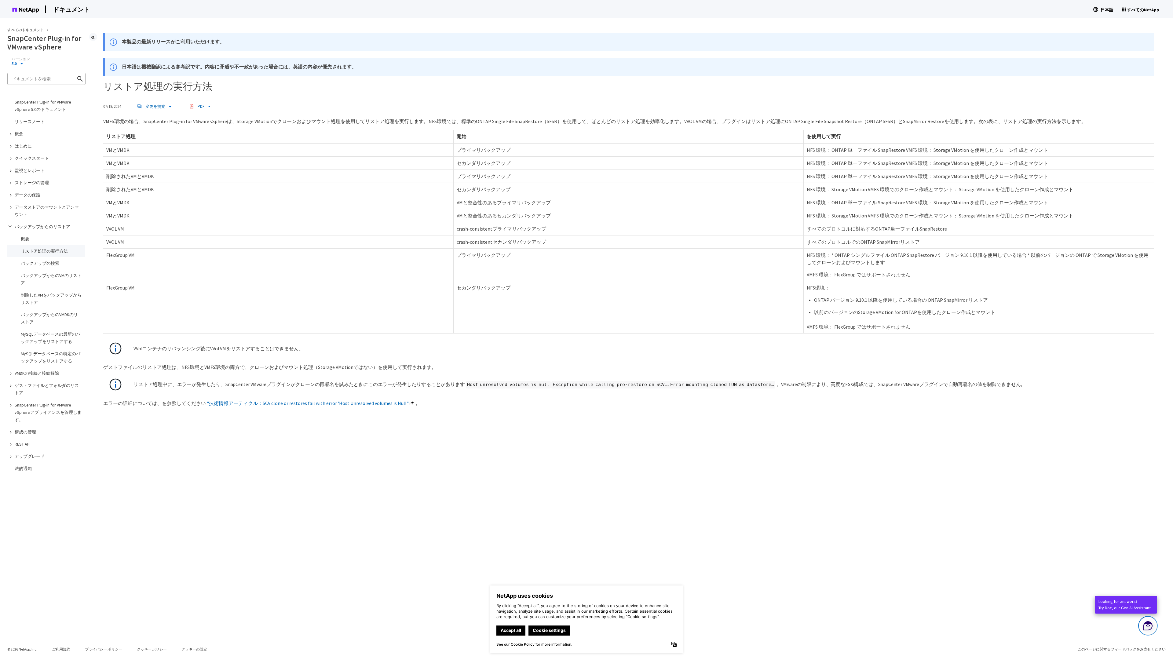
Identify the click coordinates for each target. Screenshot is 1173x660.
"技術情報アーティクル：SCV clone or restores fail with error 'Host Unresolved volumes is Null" (308, 403)
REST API (23, 444)
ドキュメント (71, 9)
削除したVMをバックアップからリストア (51, 298)
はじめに (23, 146)
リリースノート (30, 121)
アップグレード (30, 456)
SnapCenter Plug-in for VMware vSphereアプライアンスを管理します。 (48, 412)
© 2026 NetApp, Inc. (22, 649)
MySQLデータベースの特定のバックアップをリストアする (50, 357)
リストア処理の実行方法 (44, 251)
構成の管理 (25, 432)
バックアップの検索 (40, 263)
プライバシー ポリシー (103, 649)
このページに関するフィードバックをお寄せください (1122, 649)
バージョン (21, 59)
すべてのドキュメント (25, 29)
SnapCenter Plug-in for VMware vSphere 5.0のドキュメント (43, 105)
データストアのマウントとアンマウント (47, 210)
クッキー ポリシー (152, 649)
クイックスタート (32, 158)
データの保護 (27, 195)
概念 (19, 134)
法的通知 (23, 468)
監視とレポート (30, 170)
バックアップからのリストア (42, 226)
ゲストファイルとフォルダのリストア (47, 389)
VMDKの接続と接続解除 (37, 373)
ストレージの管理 (32, 182)
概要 (25, 239)
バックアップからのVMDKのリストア (49, 318)
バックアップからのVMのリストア (51, 279)
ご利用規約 (61, 649)
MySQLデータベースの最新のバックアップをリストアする (50, 337)
